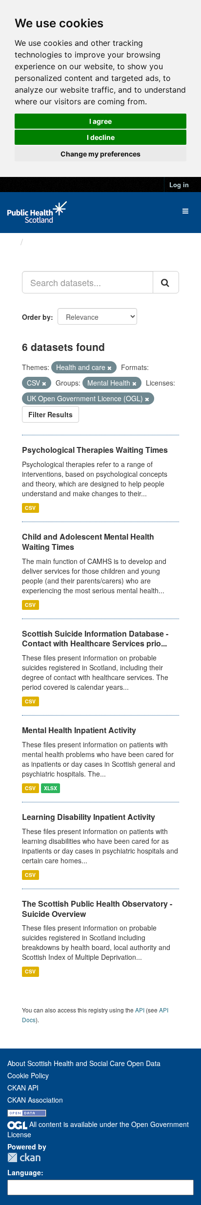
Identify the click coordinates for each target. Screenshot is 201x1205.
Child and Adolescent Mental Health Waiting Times (88, 541)
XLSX (50, 788)
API (139, 1010)
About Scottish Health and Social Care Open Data (84, 1063)
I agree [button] (100, 121)
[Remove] (109, 367)
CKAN (23, 1157)
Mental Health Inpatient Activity (79, 730)
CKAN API (23, 1087)
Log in (179, 184)
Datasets (46, 241)
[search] (166, 282)
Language (24, 1172)
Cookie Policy (28, 1075)
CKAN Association (35, 1100)
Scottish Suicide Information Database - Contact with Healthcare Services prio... (95, 638)
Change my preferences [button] (100, 154)
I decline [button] (101, 137)
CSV (30, 507)
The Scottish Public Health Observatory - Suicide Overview (97, 908)
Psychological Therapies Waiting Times (95, 449)
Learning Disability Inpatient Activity (88, 816)
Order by (36, 317)
